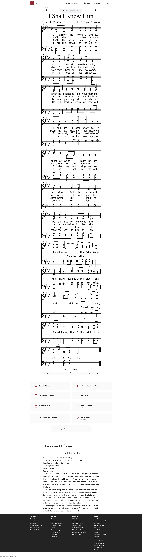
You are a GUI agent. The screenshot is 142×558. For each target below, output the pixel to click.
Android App (33, 521)
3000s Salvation (76, 525)
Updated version (67, 428)
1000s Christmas (76, 521)
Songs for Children (99, 530)
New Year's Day (98, 547)
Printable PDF (44, 405)
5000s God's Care (77, 530)
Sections (75, 516)
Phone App (87, 3)
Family (95, 539)
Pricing (53, 528)
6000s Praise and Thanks (79, 532)
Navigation (97, 3)
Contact (107, 3)
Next (88, 373)
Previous (49, 373)
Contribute (54, 534)
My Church (33, 523)
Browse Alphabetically (36, 525)
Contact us (54, 536)
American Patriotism (99, 541)
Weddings (96, 536)
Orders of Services (56, 525)
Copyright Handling (56, 523)
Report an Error (55, 532)
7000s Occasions (77, 534)
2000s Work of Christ (78, 523)
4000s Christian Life (77, 528)
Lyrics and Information (48, 417)
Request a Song (55, 530)
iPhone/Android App (89, 386)
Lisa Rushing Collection (100, 532)
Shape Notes (97, 550)
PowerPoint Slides (46, 395)
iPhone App (33, 519)
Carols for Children (99, 545)
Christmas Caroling (99, 543)
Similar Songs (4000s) (85, 418)
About (53, 519)
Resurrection (97, 523)
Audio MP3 (85, 395)
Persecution (97, 528)
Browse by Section (35, 528)
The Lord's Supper (99, 525)
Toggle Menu (44, 386)
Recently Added (98, 519)
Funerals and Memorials (100, 534)
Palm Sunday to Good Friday (101, 521)
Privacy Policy (55, 521)
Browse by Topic (34, 530)
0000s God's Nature (78, 519)
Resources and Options (71, 3)
